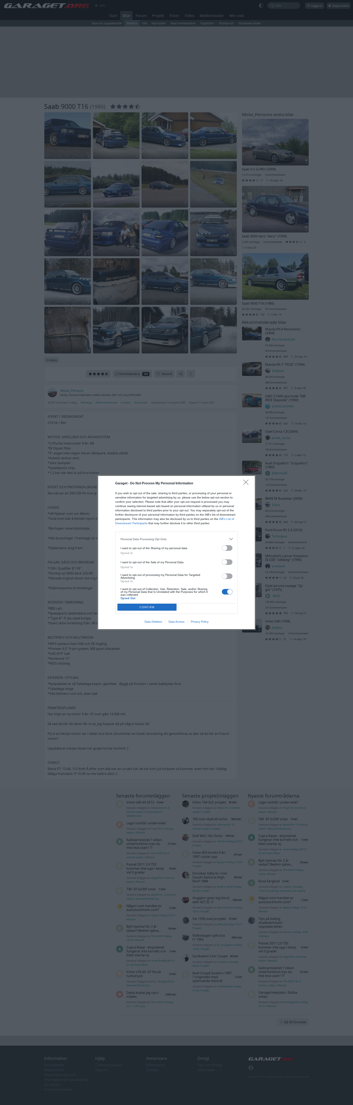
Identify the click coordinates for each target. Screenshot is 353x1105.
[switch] (227, 548)
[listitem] (176, 539)
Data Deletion (153, 621)
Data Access (176, 621)
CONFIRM (147, 607)
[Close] (247, 483)
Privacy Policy (200, 621)
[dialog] (176, 552)
